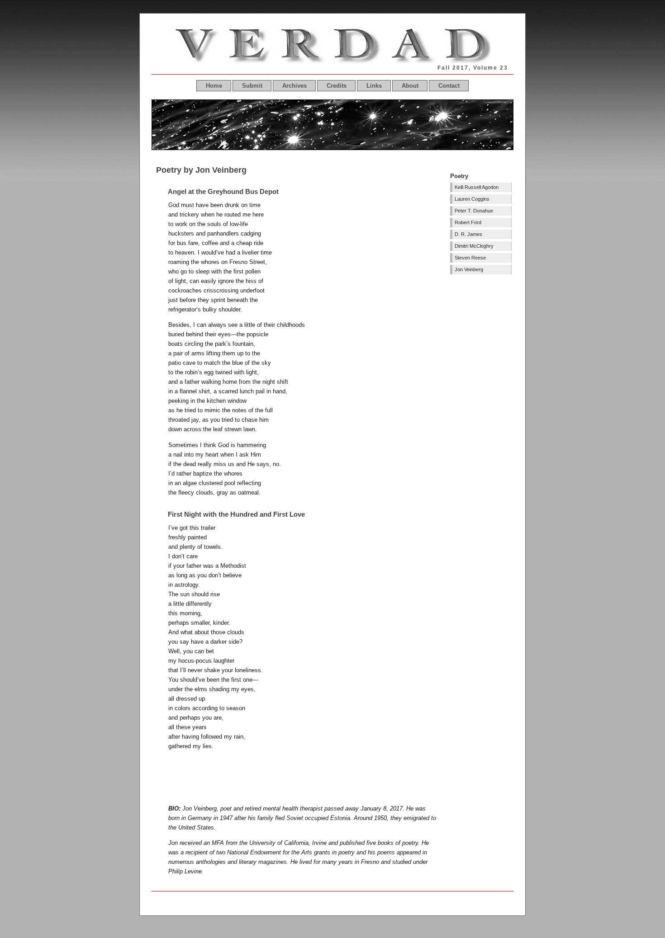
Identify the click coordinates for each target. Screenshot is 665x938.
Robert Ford (468, 222)
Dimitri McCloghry (474, 246)
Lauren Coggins (472, 199)
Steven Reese (470, 257)
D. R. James (468, 234)
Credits (337, 85)
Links (374, 85)
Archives (294, 85)
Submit (252, 85)
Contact (449, 85)
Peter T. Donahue (474, 210)
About (410, 85)
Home (214, 85)
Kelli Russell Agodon (477, 187)
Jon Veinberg (469, 269)
